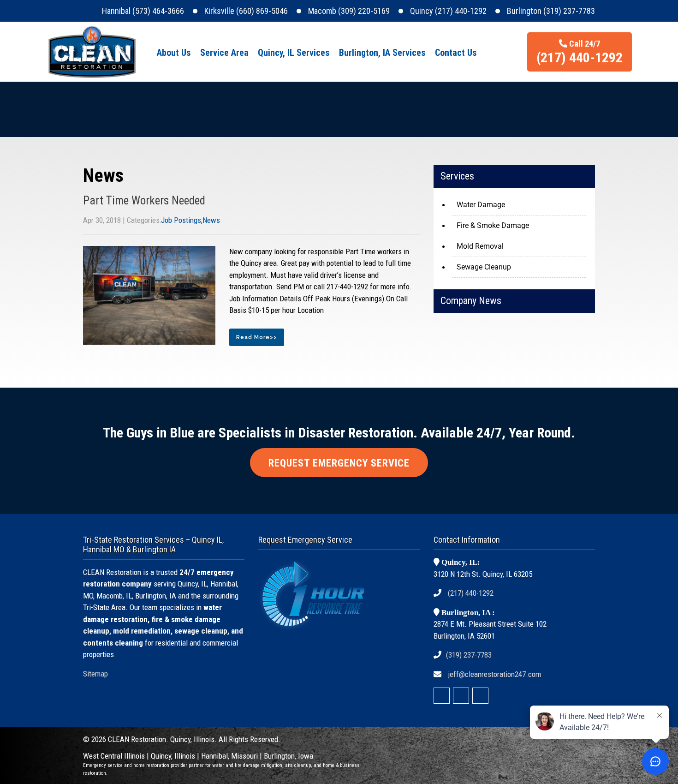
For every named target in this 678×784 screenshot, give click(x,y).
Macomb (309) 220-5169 (349, 11)
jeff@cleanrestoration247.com (494, 674)
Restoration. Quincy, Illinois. (174, 739)
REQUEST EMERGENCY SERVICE (339, 463)
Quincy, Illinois (174, 755)
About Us (174, 52)
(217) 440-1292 (471, 593)
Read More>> (256, 337)
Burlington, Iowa (288, 755)
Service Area (224, 52)
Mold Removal (480, 246)
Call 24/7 (579, 52)
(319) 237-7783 (469, 654)
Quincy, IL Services (294, 52)
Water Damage (481, 204)
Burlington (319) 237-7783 (551, 11)
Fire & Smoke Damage (493, 225)
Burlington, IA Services (382, 52)
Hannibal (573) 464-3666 (143, 11)
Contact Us (456, 52)
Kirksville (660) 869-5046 (246, 11)
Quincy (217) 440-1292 (448, 11)
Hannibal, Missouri (229, 755)
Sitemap (95, 673)
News (211, 220)
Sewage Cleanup (484, 267)
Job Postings (181, 220)
